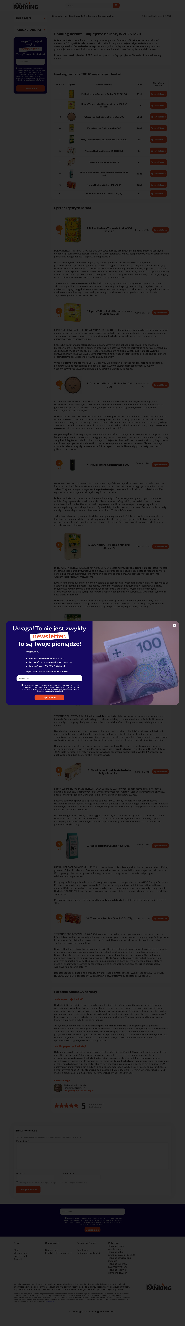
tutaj (61, 691)
